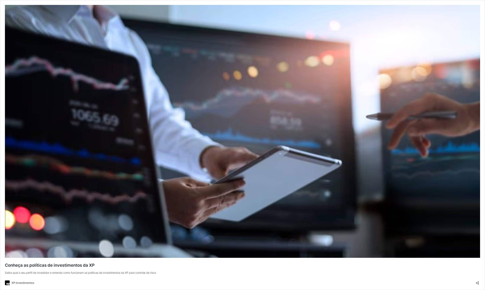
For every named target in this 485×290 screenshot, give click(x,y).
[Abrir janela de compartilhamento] (477, 282)
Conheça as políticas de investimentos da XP (50, 265)
